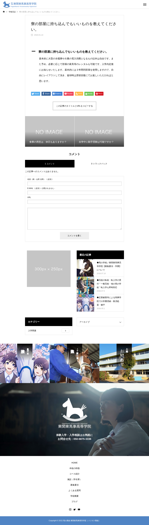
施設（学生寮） (74, 479)
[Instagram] (70, 509)
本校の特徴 (74, 468)
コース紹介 (74, 474)
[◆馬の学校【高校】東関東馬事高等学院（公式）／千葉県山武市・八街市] (19, 4)
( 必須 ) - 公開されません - (41, 188)
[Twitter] (74, 509)
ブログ (74, 501)
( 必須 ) (39, 179)
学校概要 (74, 496)
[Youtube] (78, 509)
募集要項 (74, 485)
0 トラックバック (99, 164)
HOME (74, 463)
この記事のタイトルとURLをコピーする (74, 106)
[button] (74, 51)
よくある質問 (74, 490)
